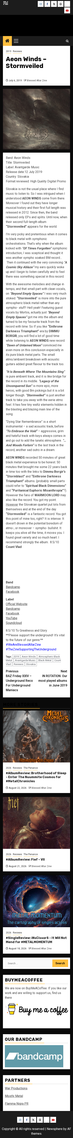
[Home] (7, 41)
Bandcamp (13, 587)
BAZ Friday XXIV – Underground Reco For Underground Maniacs (19, 680)
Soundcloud (14, 623)
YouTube (11, 618)
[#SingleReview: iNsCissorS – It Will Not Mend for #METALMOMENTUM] (36, 901)
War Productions (16, 1088)
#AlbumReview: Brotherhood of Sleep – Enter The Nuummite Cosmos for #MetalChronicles (36, 777)
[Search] (67, 41)
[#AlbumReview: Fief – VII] (36, 823)
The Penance (31, 768)
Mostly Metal (14, 1096)
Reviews (17, 51)
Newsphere (54, 1129)
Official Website (16, 604)
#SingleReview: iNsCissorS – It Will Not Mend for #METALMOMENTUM (36, 940)
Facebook (12, 592)
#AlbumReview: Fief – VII (25, 859)
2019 (8, 51)
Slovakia (31, 664)
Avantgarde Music (25, 660)
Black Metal (44, 660)
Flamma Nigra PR (16, 1103)
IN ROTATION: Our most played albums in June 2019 (52, 678)
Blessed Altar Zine (36, 24)
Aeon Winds (29, 656)
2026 (8, 768)
